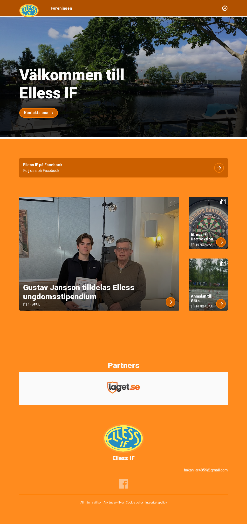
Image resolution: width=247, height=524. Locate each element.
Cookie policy (135, 502)
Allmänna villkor (91, 502)
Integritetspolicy (156, 502)
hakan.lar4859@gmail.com (206, 470)
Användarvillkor (113, 502)
